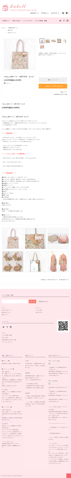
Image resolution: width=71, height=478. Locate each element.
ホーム (3, 27)
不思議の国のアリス (13, 27)
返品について (64, 92)
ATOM (6, 337)
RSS (3, 337)
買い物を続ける (63, 279)
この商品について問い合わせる (48, 279)
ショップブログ (27, 20)
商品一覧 (10, 30)
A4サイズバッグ (12, 32)
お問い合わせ (16, 20)
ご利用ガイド (6, 20)
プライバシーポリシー (7, 342)
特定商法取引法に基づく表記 (9, 339)
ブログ (3, 332)
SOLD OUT (54, 80)
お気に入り (8, 83)
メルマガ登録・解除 (41, 20)
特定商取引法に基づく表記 (60, 94)
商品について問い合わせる (54, 86)
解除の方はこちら (43, 301)
